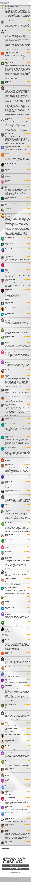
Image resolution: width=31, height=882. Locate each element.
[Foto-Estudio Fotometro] (4, 2)
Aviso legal (15, 873)
